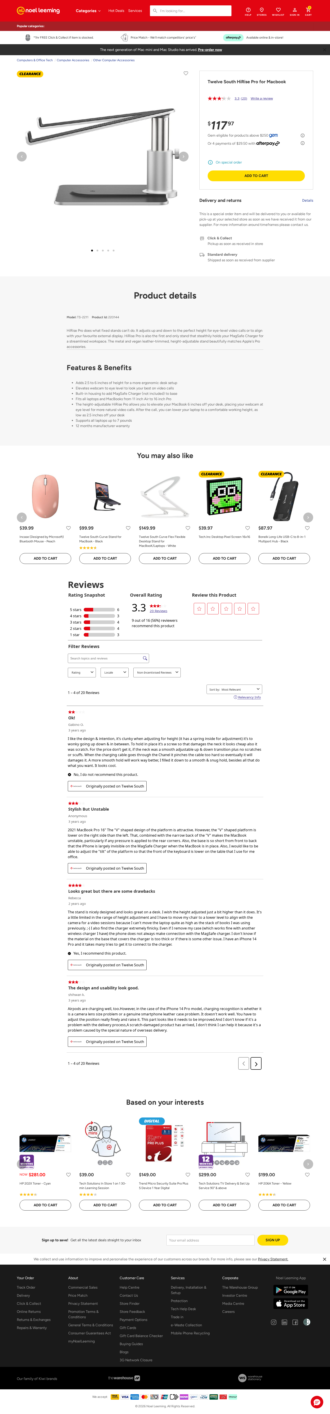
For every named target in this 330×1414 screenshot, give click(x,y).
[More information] (302, 135)
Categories (86, 10)
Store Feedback (132, 1311)
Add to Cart (256, 176)
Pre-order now (210, 50)
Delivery (23, 1295)
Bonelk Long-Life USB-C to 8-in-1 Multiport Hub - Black (282, 539)
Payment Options (133, 1320)
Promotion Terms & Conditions (83, 1314)
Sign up (273, 1240)
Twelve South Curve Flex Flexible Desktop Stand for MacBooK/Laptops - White (162, 541)
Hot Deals (116, 11)
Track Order (26, 1287)
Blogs (124, 1352)
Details (307, 200)
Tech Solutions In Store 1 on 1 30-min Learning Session (102, 1186)
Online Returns (29, 1311)
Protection (179, 1301)
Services (135, 11)
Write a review (262, 98)
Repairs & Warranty (32, 1328)
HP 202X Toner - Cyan (35, 1183)
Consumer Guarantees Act (89, 1333)
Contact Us (129, 1295)
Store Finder (129, 1303)
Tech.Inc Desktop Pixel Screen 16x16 (224, 537)
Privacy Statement (83, 1303)
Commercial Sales (82, 1287)
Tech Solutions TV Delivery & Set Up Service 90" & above (224, 1186)
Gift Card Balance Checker (141, 1336)
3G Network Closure (136, 1360)
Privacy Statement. (273, 1259)
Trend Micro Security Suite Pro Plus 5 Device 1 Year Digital (163, 1186)
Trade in (177, 1317)
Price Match (78, 1295)
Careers (228, 1311)
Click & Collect (29, 1303)
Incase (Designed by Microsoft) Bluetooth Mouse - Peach (42, 539)
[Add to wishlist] (186, 74)
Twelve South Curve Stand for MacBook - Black (100, 539)
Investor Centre (234, 1295)
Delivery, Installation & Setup (188, 1290)
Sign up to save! (55, 1240)
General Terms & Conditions (90, 1325)
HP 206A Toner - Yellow (274, 1183)
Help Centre (129, 1287)
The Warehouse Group (240, 1287)
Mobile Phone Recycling (190, 1333)
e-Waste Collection (186, 1325)
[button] (295, 11)
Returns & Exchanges (34, 1320)
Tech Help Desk (183, 1309)
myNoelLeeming (81, 1341)
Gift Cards (128, 1328)
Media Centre (233, 1303)
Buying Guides (131, 1344)
